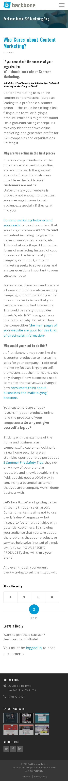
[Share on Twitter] (24, 597)
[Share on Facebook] (10, 597)
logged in (34, 647)
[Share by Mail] (52, 597)
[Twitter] (6, 749)
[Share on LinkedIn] (38, 597)
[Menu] (60, 5)
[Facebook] (13, 749)
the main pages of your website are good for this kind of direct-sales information (30, 330)
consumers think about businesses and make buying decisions (25, 393)
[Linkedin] (20, 749)
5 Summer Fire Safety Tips (23, 462)
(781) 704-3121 (16, 696)
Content (10, 52)
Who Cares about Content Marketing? (29, 42)
